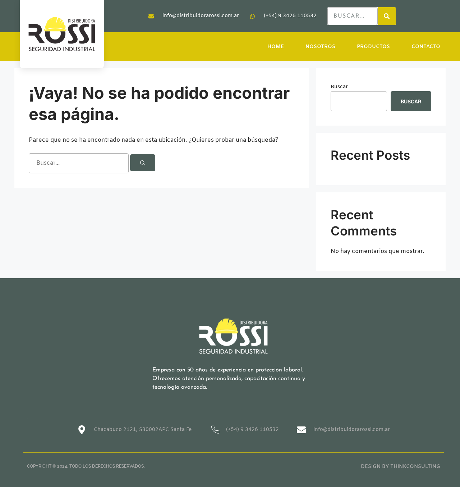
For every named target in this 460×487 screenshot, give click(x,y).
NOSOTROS (320, 46)
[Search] (387, 16)
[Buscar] (142, 162)
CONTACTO (425, 46)
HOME (275, 46)
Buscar (339, 87)
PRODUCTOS (373, 46)
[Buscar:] (79, 163)
